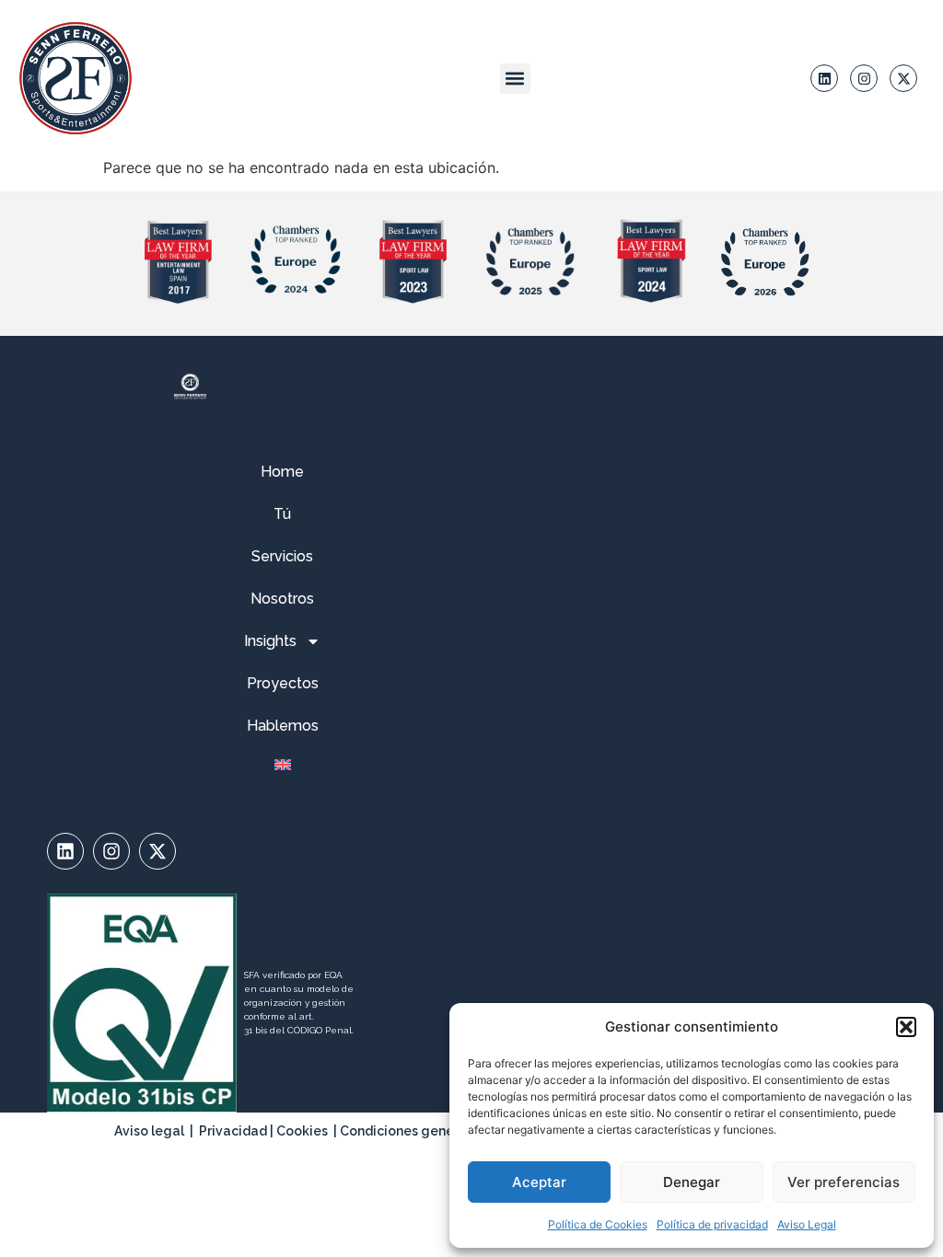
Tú (282, 514)
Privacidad (233, 1131)
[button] (906, 1027)
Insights (270, 641)
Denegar (691, 1182)
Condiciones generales (412, 1131)
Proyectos (283, 683)
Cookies (302, 1131)
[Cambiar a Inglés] (282, 764)
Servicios (282, 556)
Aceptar (539, 1182)
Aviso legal (149, 1131)
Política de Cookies (597, 1224)
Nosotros (282, 598)
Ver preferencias (843, 1182)
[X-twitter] (903, 78)
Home (282, 471)
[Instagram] (864, 78)
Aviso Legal (806, 1224)
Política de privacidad (712, 1224)
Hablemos (283, 725)
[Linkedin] (824, 78)
